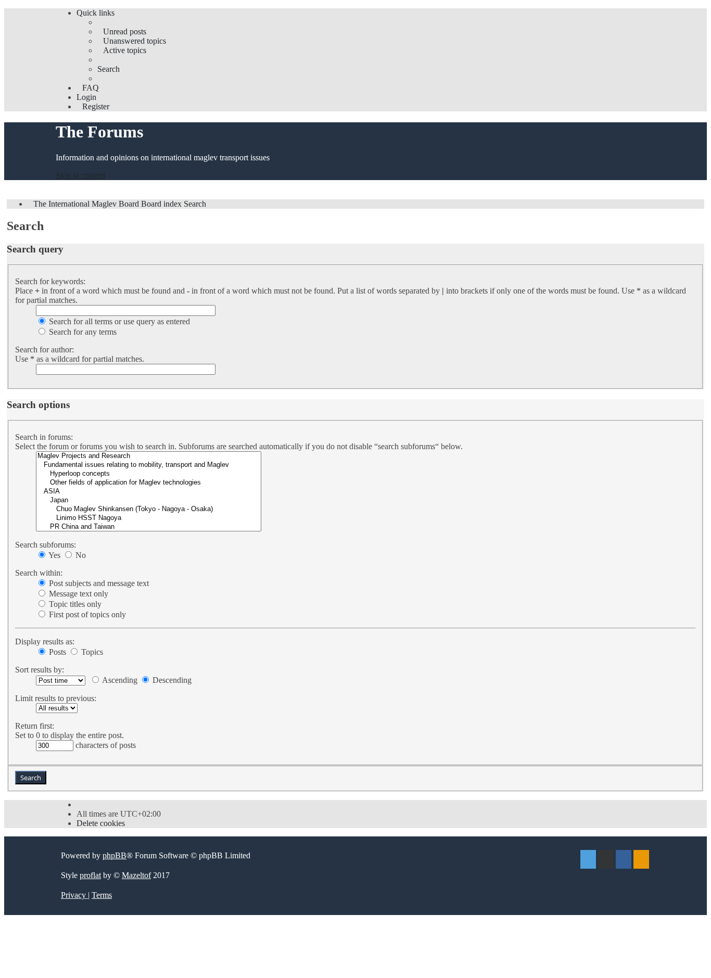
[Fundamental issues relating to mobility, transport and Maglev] (148, 465)
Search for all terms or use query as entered (118, 321)
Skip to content (80, 175)
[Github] (606, 860)
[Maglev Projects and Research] (148, 456)
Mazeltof (136, 875)
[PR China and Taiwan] (148, 527)
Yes (53, 555)
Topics (91, 651)
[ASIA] (148, 491)
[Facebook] (623, 860)
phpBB (114, 855)
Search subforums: (45, 544)
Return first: (34, 725)
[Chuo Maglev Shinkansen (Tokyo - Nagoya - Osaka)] (148, 509)
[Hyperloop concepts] (148, 473)
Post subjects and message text (98, 583)
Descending (171, 680)
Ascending (118, 680)
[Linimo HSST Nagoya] (148, 518)
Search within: (38, 572)
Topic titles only (74, 604)
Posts (56, 651)
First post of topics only (86, 614)
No (79, 555)
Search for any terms (82, 331)
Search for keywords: (50, 281)
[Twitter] (588, 860)
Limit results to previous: (55, 698)
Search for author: (44, 349)
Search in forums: (44, 437)
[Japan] (148, 500)
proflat (90, 875)
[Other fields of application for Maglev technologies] (148, 482)
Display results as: (44, 641)
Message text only (77, 593)
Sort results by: (39, 669)
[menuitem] (121, 31)
